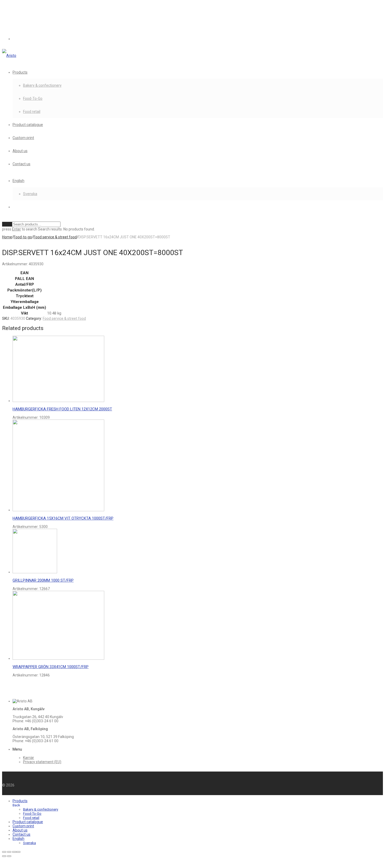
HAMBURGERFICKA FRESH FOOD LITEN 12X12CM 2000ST (62, 409)
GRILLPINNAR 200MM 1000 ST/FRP (43, 580)
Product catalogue (28, 125)
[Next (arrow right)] (9, 856)
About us (20, 151)
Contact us (21, 164)
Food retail (31, 111)
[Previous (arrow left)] (4, 856)
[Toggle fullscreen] (9, 852)
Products (20, 72)
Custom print (23, 138)
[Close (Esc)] (18, 852)
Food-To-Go (32, 98)
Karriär (28, 758)
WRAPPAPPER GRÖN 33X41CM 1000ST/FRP (51, 666)
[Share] (14, 852)
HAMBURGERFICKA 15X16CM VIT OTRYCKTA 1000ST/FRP (63, 518)
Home (7, 237)
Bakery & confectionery (42, 85)
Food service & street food (55, 237)
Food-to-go (23, 237)
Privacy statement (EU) (42, 762)
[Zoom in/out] (4, 852)
